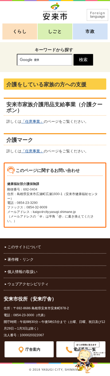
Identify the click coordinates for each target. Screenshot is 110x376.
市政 (90, 31)
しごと (55, 31)
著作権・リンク (20, 259)
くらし (20, 31)
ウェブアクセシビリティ (28, 284)
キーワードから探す (54, 50)
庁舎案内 (32, 349)
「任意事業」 (32, 121)
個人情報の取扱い (22, 272)
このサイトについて (24, 247)
